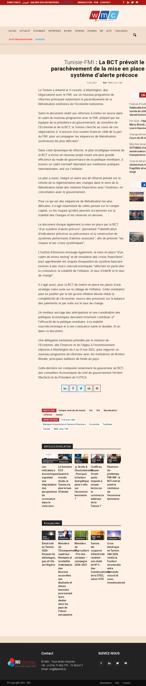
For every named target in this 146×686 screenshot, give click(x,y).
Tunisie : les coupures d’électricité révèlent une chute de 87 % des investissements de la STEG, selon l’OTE (100, 561)
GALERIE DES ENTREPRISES (44, 2)
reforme (47, 414)
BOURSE (68, 30)
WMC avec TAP (115, 82)
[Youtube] (137, 2)
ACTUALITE (25, 30)
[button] (134, 35)
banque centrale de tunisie (72, 410)
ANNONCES (67, 2)
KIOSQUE (40, 39)
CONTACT (105, 2)
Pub (117, 682)
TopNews (107, 424)
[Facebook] (124, 2)
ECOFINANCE (39, 30)
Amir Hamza (79, 461)
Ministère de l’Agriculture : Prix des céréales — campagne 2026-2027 (82, 554)
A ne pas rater (68, 419)
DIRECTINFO (13, 2)
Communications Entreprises (50, 461)
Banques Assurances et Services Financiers (64, 424)
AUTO (109, 30)
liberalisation (110, 410)
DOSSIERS (92, 30)
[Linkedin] (128, 2)
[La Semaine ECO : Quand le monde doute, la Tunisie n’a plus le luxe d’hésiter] (65, 458)
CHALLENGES (121, 30)
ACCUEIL (13, 30)
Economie (94, 424)
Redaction (64, 462)
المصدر (25, 2)
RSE (101, 30)
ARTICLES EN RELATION (57, 446)
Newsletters (106, 682)
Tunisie (46, 428)
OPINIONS (79, 30)
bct (91, 410)
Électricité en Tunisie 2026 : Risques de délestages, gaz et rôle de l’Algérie (49, 554)
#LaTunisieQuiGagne (20, 39)
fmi (98, 410)
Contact (126, 682)
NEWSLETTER (85, 2)
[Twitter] (132, 2)
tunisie (59, 414)
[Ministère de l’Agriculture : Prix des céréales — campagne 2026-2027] (81, 535)
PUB (96, 2)
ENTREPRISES (54, 30)
